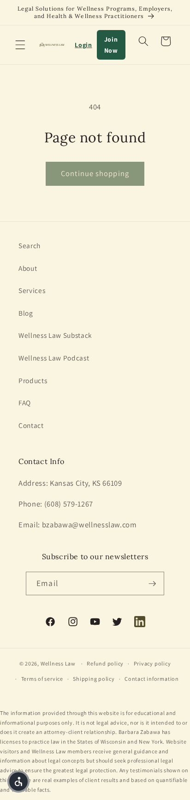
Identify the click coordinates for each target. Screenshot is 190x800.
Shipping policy (94, 678)
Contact (31, 425)
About (27, 268)
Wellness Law (58, 663)
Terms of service (42, 678)
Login (83, 45)
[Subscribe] (152, 584)
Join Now (111, 45)
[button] (20, 45)
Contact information (152, 678)
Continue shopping (95, 173)
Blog (25, 313)
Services (31, 290)
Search (29, 245)
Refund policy (105, 663)
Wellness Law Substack (55, 335)
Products (32, 380)
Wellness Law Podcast (53, 357)
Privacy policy (152, 663)
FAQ (24, 402)
